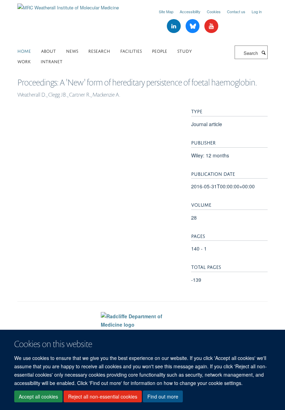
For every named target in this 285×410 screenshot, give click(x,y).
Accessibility (190, 11)
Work (24, 61)
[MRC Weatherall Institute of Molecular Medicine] (68, 5)
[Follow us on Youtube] (211, 26)
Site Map (166, 11)
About (48, 50)
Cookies (214, 11)
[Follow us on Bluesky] (193, 26)
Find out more (162, 396)
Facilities (131, 50)
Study (184, 50)
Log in (257, 11)
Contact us (236, 11)
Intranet (52, 61)
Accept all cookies (38, 396)
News (72, 50)
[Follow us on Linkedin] (174, 26)
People (159, 50)
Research (99, 50)
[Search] (263, 52)
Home (24, 50)
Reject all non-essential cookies (102, 396)
